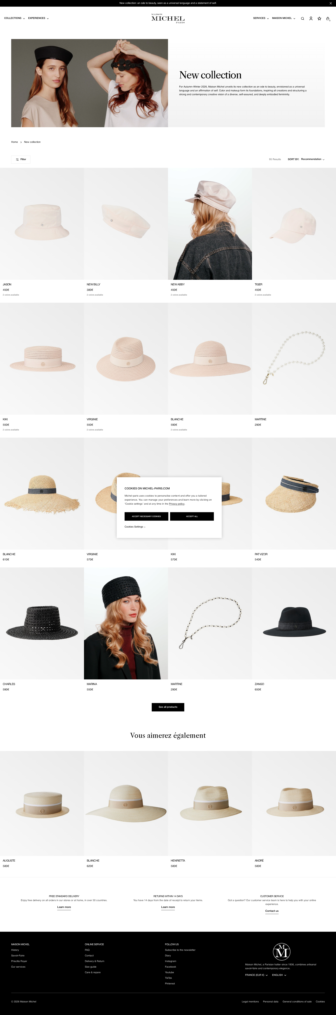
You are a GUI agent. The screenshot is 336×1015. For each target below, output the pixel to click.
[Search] (302, 18)
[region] (169, 507)
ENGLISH (277, 975)
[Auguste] (42, 803)
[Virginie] (126, 359)
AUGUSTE (9, 861)
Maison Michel (28, 1002)
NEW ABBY (177, 284)
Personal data (270, 1002)
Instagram (170, 961)
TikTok (168, 978)
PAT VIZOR (261, 554)
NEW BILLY (93, 284)
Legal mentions (250, 1002)
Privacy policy (176, 504)
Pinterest (170, 984)
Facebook (170, 967)
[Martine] (294, 359)
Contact (89, 956)
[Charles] (42, 623)
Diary (168, 956)
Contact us (272, 911)
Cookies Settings (134, 527)
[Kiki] (42, 359)
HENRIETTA (178, 861)
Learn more (64, 907)
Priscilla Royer (19, 961)
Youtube (169, 972)
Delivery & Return (94, 961)
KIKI (5, 419)
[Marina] (126, 623)
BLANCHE (177, 419)
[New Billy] (126, 224)
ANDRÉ (259, 861)
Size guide (90, 967)
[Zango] (294, 623)
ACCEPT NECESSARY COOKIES (146, 516)
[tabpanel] (168, 809)
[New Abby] (210, 224)
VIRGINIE (92, 419)
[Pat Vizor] (294, 494)
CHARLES (9, 684)
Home (14, 142)
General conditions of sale (297, 1002)
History (15, 950)
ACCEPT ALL (192, 516)
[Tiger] (294, 224)
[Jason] (42, 224)
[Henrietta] (210, 803)
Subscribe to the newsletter (180, 950)
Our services (18, 967)
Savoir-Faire (17, 956)
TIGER (258, 284)
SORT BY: (293, 159)
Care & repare (93, 972)
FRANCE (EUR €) (254, 975)
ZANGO (259, 684)
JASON (7, 284)
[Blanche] (210, 359)
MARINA (92, 684)
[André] (294, 803)
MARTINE (260, 419)
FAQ (87, 950)
